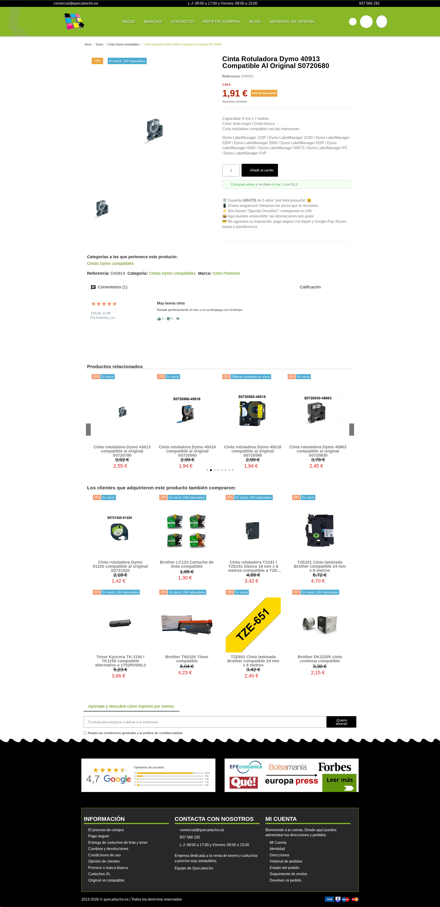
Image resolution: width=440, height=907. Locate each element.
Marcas (153, 21)
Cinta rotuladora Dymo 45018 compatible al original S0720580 (187, 451)
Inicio (128, 21)
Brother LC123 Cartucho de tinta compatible (187, 564)
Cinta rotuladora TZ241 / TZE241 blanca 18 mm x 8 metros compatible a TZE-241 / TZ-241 (253, 568)
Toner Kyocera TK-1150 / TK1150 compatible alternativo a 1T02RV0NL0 (120, 661)
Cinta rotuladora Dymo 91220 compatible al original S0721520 (120, 566)
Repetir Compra (221, 21)
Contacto (182, 21)
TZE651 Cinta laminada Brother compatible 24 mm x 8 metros (253, 661)
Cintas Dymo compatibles (110, 263)
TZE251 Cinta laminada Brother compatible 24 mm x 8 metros (320, 566)
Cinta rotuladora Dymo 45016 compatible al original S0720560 (122, 451)
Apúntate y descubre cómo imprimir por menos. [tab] (131, 706)
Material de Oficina (292, 21)
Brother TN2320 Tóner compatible (187, 659)
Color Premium (226, 273)
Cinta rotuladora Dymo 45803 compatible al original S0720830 (252, 451)
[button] (353, 21)
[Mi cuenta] (366, 21)
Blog (255, 21)
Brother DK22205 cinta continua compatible (320, 659)
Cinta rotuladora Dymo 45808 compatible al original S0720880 (317, 451)
